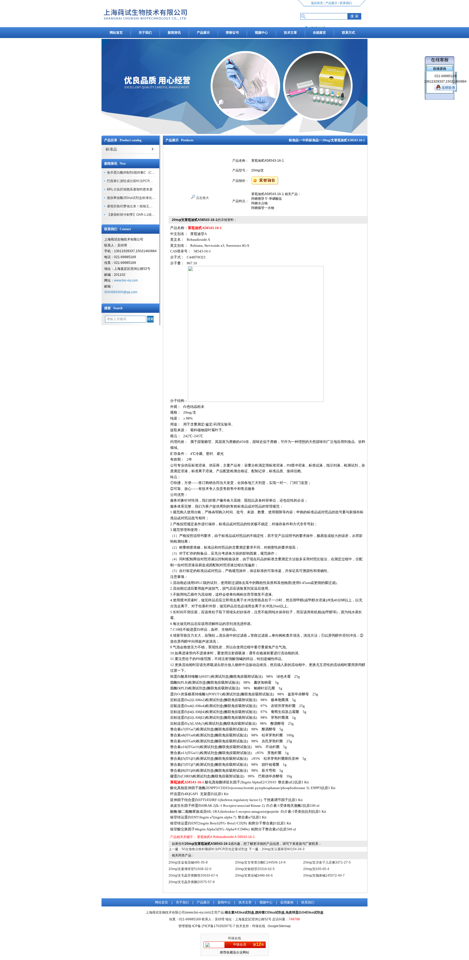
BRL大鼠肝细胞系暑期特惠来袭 (130, 189)
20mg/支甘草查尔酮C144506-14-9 (260, 862)
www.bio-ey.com (126, 280)
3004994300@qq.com (120, 292)
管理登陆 (184, 926)
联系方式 (348, 33)
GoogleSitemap (279, 926)
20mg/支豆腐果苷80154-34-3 (283, 849)
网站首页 (116, 33)
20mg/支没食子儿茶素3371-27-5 (327, 862)
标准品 (294, 140)
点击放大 (202, 198)
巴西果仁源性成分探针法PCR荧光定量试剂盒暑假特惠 (146, 181)
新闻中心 (224, 902)
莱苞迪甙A (204, 837)
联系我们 (346, 3)
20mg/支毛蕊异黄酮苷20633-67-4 (193, 875)
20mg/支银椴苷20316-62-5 (255, 869)
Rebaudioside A (225, 837)
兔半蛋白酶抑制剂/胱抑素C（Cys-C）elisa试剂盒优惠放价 (149, 172)
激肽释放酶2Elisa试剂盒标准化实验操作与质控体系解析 (147, 198)
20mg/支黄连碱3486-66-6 (254, 875)
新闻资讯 (174, 33)
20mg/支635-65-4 (316, 869)
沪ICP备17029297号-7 (218, 926)
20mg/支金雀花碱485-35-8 (188, 862)
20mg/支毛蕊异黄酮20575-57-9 (192, 882)
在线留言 (319, 33)
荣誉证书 (232, 33)
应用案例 (286, 902)
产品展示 (331, 3)
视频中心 (261, 33)
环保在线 (234, 938)
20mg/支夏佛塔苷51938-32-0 (190, 869)
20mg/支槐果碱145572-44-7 (324, 875)
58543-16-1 (246, 837)
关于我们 (145, 33)
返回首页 (317, 3)
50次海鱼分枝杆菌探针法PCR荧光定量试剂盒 (215, 849)
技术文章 (290, 33)
